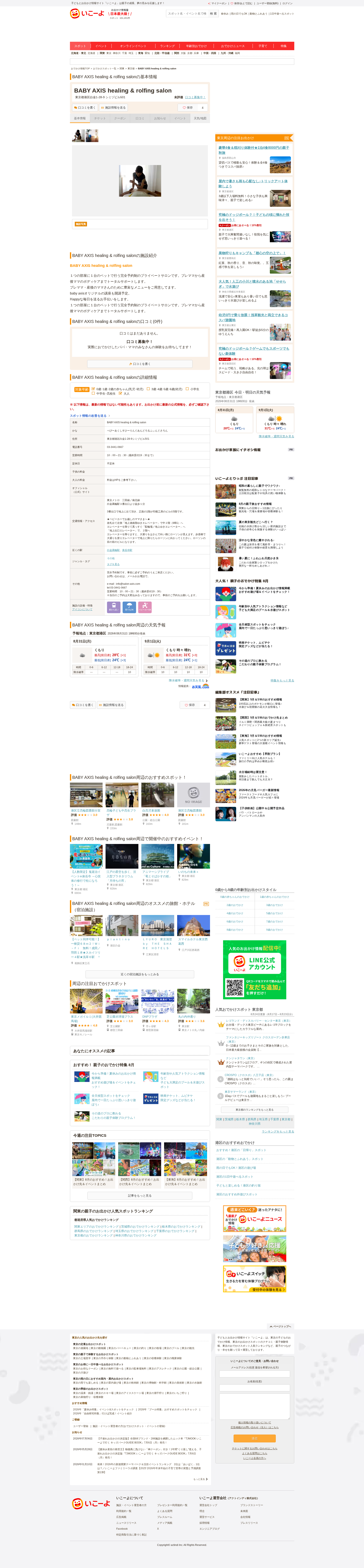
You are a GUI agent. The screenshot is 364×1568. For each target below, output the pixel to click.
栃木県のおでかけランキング (181, 1226)
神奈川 (116, 53)
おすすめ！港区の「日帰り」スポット (241, 1150)
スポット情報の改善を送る (88, 415)
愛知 (147, 53)
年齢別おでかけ (196, 46)
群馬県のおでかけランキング (93, 1231)
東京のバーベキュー (119, 1348)
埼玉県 (263, 1119)
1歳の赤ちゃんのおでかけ (274, 896)
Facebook (122, 1528)
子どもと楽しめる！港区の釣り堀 (238, 1185)
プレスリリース (249, 1522)
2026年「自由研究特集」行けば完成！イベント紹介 (102, 1413)
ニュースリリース (126, 1522)
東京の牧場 (155, 1348)
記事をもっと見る (140, 1195)
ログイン (287, 3)
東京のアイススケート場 (130, 1393)
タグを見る (113, 564)
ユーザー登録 (80, 1426)
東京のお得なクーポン (85, 1368)
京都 (189, 53)
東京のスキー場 (105, 1393)
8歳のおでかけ (235, 929)
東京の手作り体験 (103, 1358)
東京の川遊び (80, 1372)
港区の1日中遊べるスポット (234, 1176)
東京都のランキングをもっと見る (255, 1109)
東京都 (286, 1119)
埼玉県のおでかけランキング (134, 1231)
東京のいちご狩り (177, 1393)
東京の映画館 (131, 1382)
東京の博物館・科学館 (154, 1382)
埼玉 (131, 53)
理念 (202, 1511)
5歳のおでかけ (274, 913)
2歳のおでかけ (235, 905)
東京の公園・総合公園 (186, 1368)
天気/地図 (200, 118)
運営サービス (207, 1517)
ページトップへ (282, 1326)
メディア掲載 (164, 1522)
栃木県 (240, 1119)
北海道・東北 (78, 53)
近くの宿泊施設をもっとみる (140, 974)
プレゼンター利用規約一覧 (172, 1505)
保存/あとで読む (243, 3)
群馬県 (252, 1119)
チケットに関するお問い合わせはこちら (254, 1448)
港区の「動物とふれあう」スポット (240, 1159)
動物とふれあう (259, 13)
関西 (176, 53)
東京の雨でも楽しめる (85, 1382)
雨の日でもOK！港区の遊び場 (236, 1167)
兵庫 (196, 53)
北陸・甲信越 (162, 53)
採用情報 (204, 1522)
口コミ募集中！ (195, 97)
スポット (80, 46)
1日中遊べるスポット (282, 13)
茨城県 (229, 1119)
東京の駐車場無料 (136, 1368)
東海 (140, 53)
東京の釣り (140, 1348)
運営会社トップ (208, 1505)
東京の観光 (188, 1348)
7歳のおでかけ (274, 921)
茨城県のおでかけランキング (140, 1226)
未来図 (244, 1511)
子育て (262, 46)
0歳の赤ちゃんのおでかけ (235, 896)
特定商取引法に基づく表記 (131, 1534)
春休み (225, 13)
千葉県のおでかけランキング (175, 1231)
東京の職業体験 (173, 1358)
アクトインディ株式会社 (243, 1498)
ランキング (167, 46)
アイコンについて (82, 609)
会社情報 (245, 1517)
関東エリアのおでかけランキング (96, 1226)
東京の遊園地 (80, 1348)
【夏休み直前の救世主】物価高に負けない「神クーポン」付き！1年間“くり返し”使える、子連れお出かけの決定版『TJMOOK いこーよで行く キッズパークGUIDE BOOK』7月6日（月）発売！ (149, 1453)
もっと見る (199, 1479)
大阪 (183, 53)
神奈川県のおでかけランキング (136, 1235)
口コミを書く (87, 107)
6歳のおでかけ (235, 921)
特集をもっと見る (282, 680)
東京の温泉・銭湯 (83, 1393)
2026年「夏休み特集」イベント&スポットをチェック (103, 1409)
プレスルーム (164, 1517)
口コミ (140, 118)
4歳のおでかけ (235, 913)
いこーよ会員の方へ (254, 1458)
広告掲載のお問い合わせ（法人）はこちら (255, 1427)
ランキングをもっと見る (278, 1131)
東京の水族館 (194, 1382)
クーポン (120, 118)
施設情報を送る (115, 107)
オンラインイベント (133, 46)
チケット (100, 118)
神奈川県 (255, 1123)
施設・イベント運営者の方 (131, 1505)
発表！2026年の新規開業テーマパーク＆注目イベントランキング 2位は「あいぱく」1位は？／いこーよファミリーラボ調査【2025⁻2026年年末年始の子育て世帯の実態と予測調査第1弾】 (149, 1468)
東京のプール (171, 1348)
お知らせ (160, 118)
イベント (101, 46)
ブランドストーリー (251, 1505)
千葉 (124, 53)
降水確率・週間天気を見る (186, 680)
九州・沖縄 (227, 53)
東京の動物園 (98, 1348)
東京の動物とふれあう (128, 1358)
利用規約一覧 (123, 1511)
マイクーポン (219, 3)
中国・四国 (209, 53)
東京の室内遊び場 (111, 1382)
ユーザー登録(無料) (267, 3)
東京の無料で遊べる (112, 1368)
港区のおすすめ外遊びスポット (237, 1194)
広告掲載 (121, 1517)
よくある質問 (164, 1511)
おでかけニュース (233, 46)
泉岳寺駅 (127, 550)
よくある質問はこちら (254, 1453)
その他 (111, 558)
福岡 (237, 53)
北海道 (91, 53)
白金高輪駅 (113, 550)
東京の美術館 (176, 1382)
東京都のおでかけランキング (93, 1235)
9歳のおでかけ (274, 929)
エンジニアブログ (209, 1528)
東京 (108, 53)
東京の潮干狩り (155, 1393)
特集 (284, 46)
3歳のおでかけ (274, 905)
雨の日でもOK (239, 13)
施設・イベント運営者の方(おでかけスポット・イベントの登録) (129, 1426)
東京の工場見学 (82, 1358)
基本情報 (80, 118)
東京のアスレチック (160, 1368)
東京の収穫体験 (153, 1358)
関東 (102, 53)
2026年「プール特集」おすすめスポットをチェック (167, 1409)
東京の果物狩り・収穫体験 (88, 1397)
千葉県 (274, 1119)
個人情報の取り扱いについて (254, 1422)
